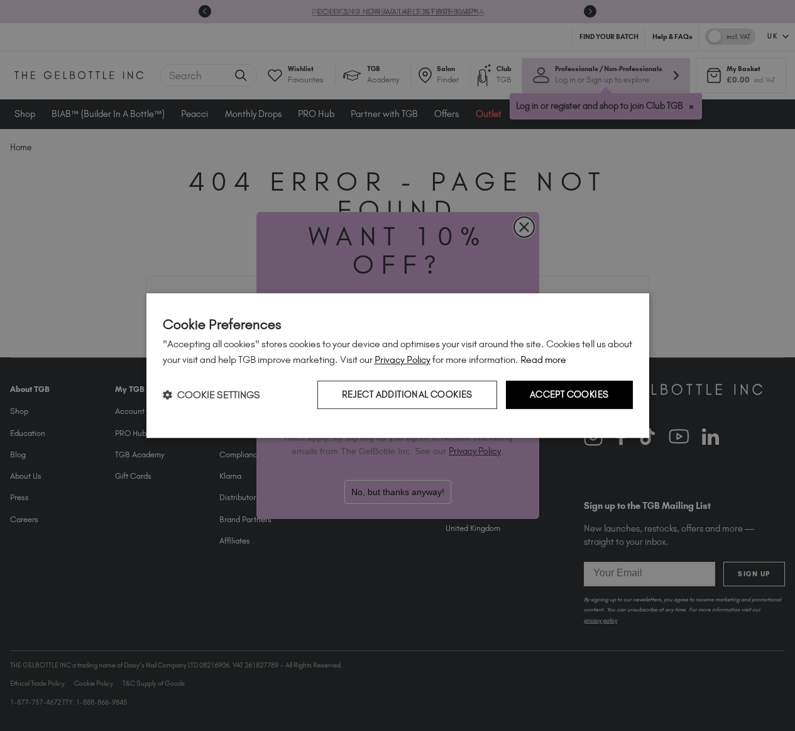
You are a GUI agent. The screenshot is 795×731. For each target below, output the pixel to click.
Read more (543, 360)
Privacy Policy (402, 360)
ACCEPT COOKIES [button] (569, 394)
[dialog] (397, 365)
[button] (211, 395)
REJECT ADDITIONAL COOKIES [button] (407, 394)
